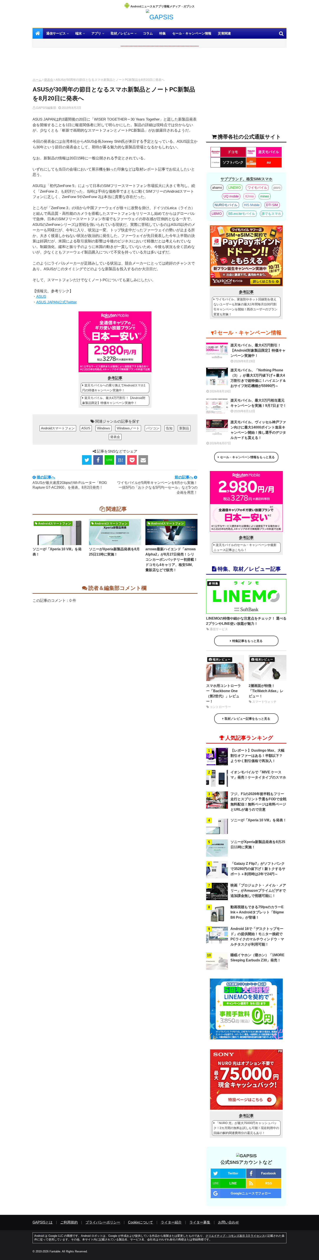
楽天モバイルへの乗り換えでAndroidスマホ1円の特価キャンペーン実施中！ (113, 388)
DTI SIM (272, 205)
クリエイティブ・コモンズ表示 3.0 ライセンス (235, 1235)
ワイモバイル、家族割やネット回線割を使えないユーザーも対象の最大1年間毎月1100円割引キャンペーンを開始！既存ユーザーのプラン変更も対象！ (245, 307)
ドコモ (233, 152)
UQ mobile (231, 196)
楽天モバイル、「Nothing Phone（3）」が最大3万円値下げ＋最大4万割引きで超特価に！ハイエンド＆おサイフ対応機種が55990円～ (258, 378)
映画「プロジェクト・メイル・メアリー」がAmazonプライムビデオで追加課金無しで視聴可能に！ (258, 890)
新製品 (184, 428)
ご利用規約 (69, 1222)
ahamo (217, 187)
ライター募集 (199, 1222)
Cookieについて (140, 1222)
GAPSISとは (43, 1222)
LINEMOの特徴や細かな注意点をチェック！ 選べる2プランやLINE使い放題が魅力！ (246, 621)
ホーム (37, 79)
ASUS (41, 296)
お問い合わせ (228, 1222)
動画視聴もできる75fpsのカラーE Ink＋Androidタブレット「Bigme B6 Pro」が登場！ (257, 912)
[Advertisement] (115, 64)
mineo (264, 196)
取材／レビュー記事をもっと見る (247, 718)
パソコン (152, 428)
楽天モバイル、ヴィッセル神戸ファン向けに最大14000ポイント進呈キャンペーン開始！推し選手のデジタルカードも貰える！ (258, 430)
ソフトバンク (233, 162)
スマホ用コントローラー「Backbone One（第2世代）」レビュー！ (223, 693)
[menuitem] (38, 33)
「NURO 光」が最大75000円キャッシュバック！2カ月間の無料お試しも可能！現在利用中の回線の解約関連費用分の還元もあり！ (246, 1128)
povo (276, 187)
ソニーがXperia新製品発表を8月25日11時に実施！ (114, 551)
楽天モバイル (268, 152)
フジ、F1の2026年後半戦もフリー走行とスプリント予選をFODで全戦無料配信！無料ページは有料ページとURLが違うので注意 (258, 801)
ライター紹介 (171, 1222)
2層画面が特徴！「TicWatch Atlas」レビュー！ (266, 691)
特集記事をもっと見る (247, 641)
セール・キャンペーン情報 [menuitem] (191, 33)
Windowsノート (128, 428)
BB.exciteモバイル (241, 213)
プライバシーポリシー (103, 1222)
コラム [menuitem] (148, 33)
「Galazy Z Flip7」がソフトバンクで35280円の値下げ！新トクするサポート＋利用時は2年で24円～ (257, 869)
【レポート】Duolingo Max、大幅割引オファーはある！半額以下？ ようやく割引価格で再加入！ (257, 756)
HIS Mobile (252, 205)
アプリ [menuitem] (96, 33)
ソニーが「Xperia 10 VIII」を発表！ (57, 551)
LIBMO (217, 213)
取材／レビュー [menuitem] (122, 33)
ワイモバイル (257, 187)
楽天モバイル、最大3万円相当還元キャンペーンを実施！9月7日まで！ (258, 403)
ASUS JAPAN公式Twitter (56, 302)
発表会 (48, 79)
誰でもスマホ (271, 213)
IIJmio (249, 196)
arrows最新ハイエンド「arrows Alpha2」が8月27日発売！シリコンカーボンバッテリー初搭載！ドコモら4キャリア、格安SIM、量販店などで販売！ (171, 559)
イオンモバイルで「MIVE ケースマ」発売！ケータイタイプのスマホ (258, 774)
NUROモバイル (226, 205)
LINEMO (234, 187)
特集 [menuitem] (162, 33)
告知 (169, 428)
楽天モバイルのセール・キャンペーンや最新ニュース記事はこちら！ (245, 547)
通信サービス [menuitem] (56, 33)
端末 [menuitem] (78, 33)
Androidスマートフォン (58, 428)
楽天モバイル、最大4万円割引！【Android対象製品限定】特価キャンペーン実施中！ (113, 400)
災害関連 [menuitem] (224, 33)
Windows (103, 428)
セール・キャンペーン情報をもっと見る (247, 457)
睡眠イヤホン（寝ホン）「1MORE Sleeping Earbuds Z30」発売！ (257, 957)
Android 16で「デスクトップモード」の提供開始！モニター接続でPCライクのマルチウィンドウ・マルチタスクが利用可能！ (257, 936)
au (269, 162)
